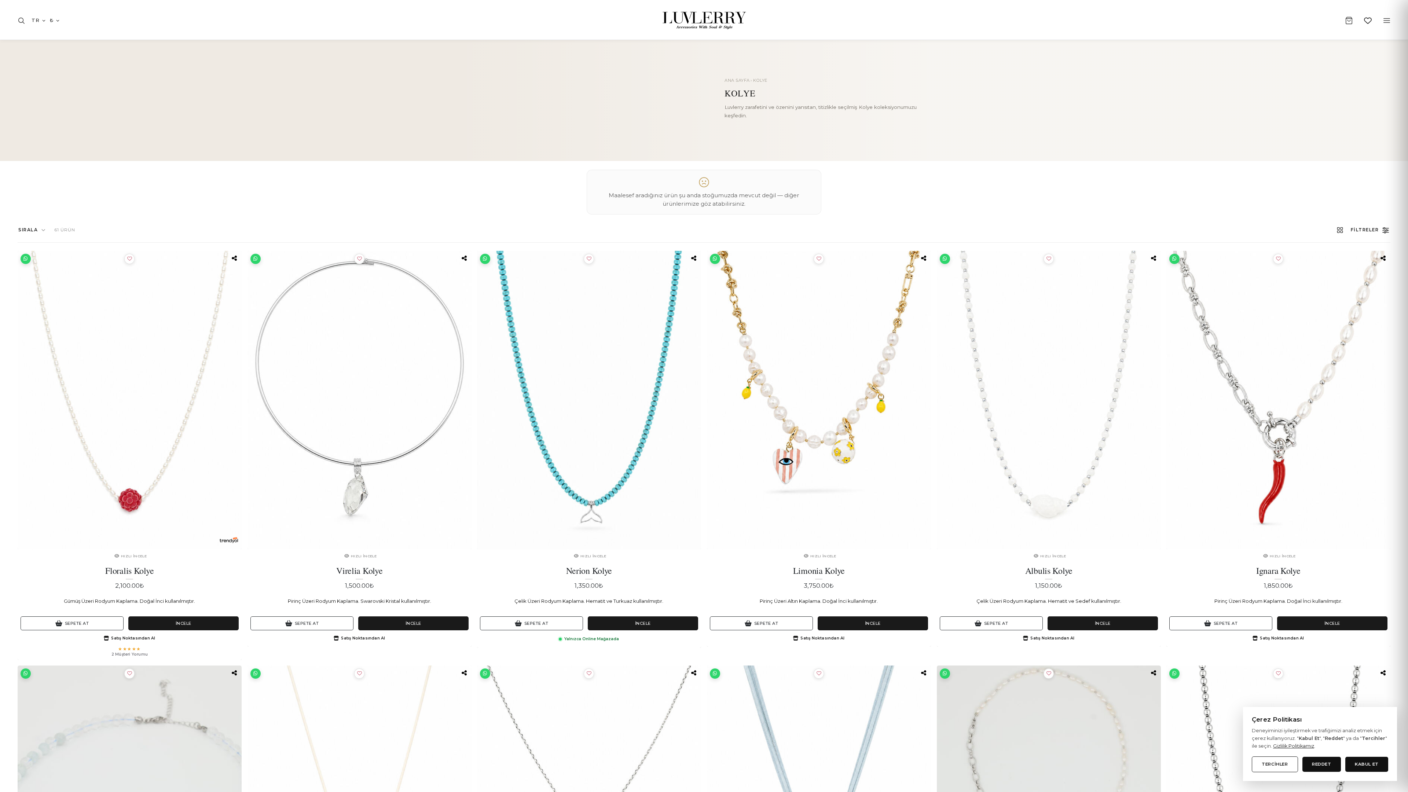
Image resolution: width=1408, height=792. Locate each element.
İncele (183, 623)
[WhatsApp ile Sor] (26, 259)
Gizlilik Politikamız (1293, 746)
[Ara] (21, 20)
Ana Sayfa (737, 80)
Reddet (1321, 764)
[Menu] (1386, 20)
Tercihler (1275, 764)
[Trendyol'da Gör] (229, 540)
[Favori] (129, 259)
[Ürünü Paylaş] (234, 258)
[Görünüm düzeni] (1340, 230)
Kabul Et (1367, 764)
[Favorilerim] (1367, 20)
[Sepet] (1349, 20)
